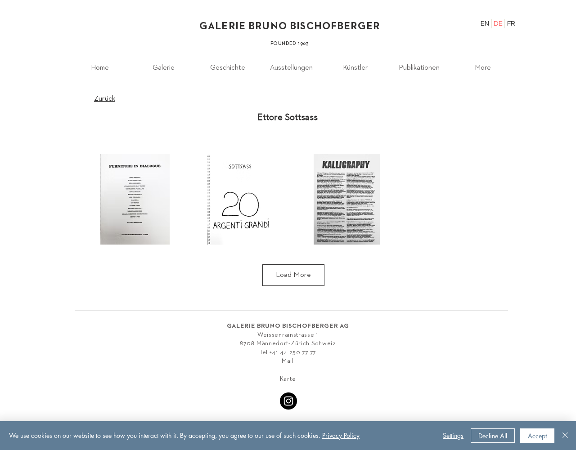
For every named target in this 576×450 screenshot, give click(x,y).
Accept (537, 436)
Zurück (104, 98)
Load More (293, 275)
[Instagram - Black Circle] (288, 401)
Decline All (492, 436)
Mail (288, 361)
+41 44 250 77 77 (293, 352)
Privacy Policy (341, 435)
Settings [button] (453, 435)
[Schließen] (565, 435)
